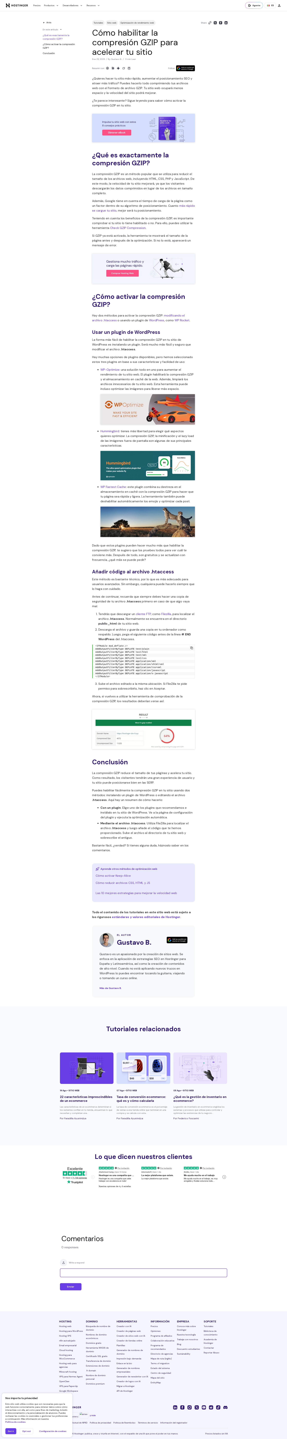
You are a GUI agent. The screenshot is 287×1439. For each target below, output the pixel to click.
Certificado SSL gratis (96, 1356)
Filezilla (166, 614)
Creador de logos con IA (129, 1381)
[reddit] (211, 1407)
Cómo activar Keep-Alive (113, 876)
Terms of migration (160, 1363)
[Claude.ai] (113, 68)
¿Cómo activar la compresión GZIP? (59, 46)
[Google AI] (118, 68)
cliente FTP (143, 614)
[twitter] (196, 1407)
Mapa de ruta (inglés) (161, 1358)
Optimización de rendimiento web (137, 22)
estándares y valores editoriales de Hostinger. (146, 917)
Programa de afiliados (161, 1336)
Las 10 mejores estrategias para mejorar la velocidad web (136, 893)
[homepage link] (17, 5)
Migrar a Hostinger (126, 1386)
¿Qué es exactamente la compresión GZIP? (56, 37)
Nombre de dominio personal (96, 1377)
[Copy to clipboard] (210, 23)
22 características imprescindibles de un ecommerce (86, 1099)
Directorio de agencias (162, 1353)
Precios (37, 5)
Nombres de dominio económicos (96, 1336)
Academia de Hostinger (210, 1341)
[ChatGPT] (107, 68)
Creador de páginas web (129, 1331)
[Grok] (123, 68)
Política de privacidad (100, 1422)
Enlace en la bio (124, 1363)
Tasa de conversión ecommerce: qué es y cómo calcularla (141, 1099)
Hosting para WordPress (71, 1331)
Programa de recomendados (158, 1347)
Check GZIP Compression (128, 228)
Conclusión (49, 53)
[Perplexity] (129, 68)
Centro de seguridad (161, 1373)
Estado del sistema (160, 1368)
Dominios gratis (93, 1343)
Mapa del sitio (158, 1377)
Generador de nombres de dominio (130, 1352)
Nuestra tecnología (186, 1334)
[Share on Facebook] (220, 23)
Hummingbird (109, 431)
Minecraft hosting (68, 1371)
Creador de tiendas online (129, 1340)
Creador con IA (124, 1326)
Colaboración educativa (162, 1340)
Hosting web (65, 1326)
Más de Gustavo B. (111, 988)
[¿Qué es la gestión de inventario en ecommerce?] (200, 1068)
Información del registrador (173, 1422)
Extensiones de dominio (98, 1365)
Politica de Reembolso (124, 1422)
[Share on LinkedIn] (226, 23)
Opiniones (156, 1331)
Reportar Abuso (211, 1352)
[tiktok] (218, 1407)
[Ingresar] (279, 5)
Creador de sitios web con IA (131, 1336)
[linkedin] (175, 1407)
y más (93, 1415)
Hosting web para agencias (68, 1365)
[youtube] (203, 1407)
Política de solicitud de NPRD (73, 1422)
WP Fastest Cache (113, 487)
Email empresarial (68, 1345)
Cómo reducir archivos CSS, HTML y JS (123, 883)
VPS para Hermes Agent (71, 1376)
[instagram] (189, 1407)
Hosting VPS (65, 1336)
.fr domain (91, 1370)
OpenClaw (64, 1381)
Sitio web (111, 22)
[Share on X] (215, 23)
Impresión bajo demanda (129, 1358)
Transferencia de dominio (98, 1361)
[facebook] (182, 1407)
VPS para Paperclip (68, 1386)
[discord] (225, 1407)
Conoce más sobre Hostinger (186, 1328)
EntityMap (156, 1382)
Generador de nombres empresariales (128, 1370)
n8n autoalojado (67, 1340)
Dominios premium (95, 1383)
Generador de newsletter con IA (132, 1376)
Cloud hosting (66, 1350)
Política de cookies (15, 1422)
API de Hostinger (125, 1391)
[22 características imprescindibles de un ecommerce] (87, 1068)
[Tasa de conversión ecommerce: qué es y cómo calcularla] (143, 1068)
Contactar (209, 1347)
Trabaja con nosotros (187, 1339)
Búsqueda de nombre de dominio (98, 1328)
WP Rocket (182, 320)
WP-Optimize (109, 370)
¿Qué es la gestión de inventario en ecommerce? (199, 1099)
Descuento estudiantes (188, 1349)
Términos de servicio (148, 1422)
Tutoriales (98, 22)
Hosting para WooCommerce (67, 1357)
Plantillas (121, 1345)
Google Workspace (68, 1391)
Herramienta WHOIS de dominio (97, 1349)
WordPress (156, 320)
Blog (179, 1344)
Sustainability (183, 1353)
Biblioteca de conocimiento (210, 1333)
